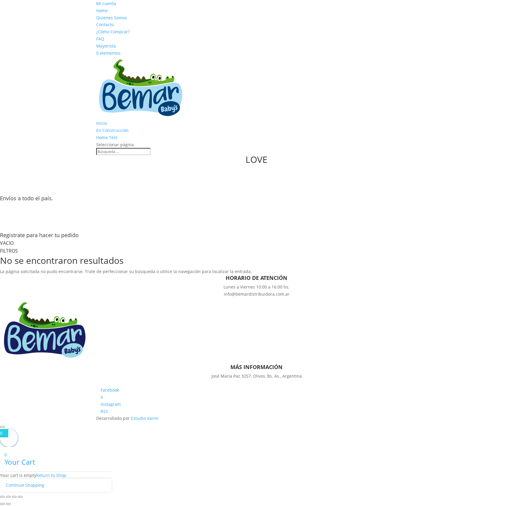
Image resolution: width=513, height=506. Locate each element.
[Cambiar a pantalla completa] (8, 497)
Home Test (106, 137)
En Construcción (112, 130)
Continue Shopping (25, 485)
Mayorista (106, 46)
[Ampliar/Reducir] (2, 497)
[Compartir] (14, 497)
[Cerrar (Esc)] (20, 497)
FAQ (100, 39)
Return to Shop (51, 475)
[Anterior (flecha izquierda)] (2, 504)
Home (102, 10)
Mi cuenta (106, 3)
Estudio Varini (145, 418)
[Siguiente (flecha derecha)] (8, 504)
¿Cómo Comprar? (113, 31)
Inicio (101, 123)
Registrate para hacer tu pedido (39, 235)
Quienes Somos (111, 18)
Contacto (105, 24)
